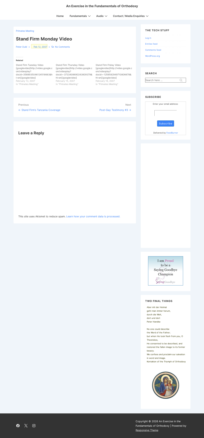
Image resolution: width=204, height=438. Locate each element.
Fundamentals (78, 16)
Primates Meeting (25, 30)
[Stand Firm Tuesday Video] (36, 74)
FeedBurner (172, 132)
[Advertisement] (165, 195)
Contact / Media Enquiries (129, 16)
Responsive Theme (147, 430)
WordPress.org (152, 56)
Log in (148, 38)
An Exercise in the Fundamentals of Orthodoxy (102, 6)
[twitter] (26, 425)
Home (60, 16)
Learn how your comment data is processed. (93, 216)
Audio (100, 16)
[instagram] (34, 425)
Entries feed (151, 44)
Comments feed (153, 50)
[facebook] (18, 425)
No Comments (62, 46)
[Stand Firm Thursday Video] (76, 74)
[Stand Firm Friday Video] (115, 74)
